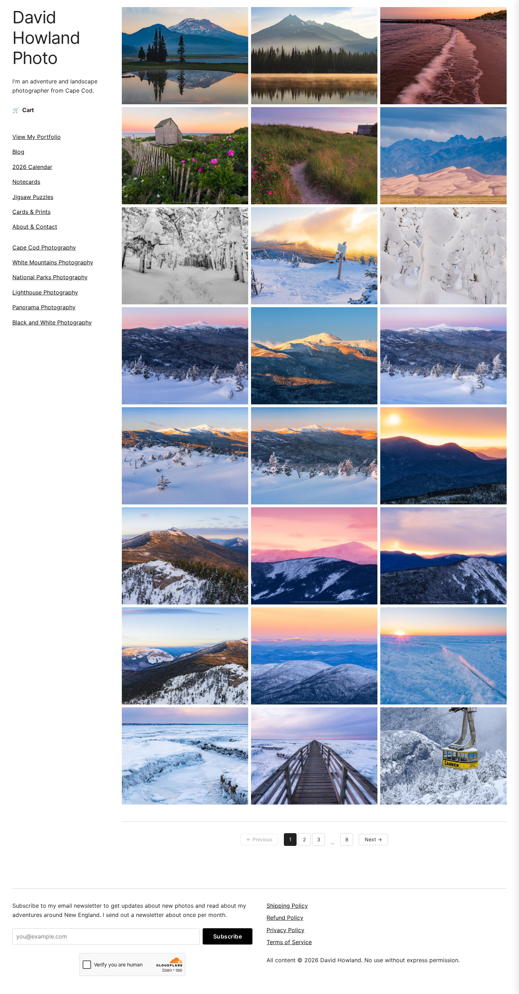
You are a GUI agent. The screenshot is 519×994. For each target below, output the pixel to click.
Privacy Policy (285, 930)
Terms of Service (289, 942)
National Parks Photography (50, 277)
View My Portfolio (36, 136)
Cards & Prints (31, 211)
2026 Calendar (32, 166)
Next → (373, 839)
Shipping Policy (287, 905)
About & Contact (34, 226)
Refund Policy (285, 917)
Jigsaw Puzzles (32, 196)
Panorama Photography (44, 307)
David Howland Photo (46, 37)
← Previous (259, 839)
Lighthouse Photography (45, 292)
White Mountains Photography (52, 262)
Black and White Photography (52, 322)
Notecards (26, 181)
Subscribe (227, 936)
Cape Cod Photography (44, 247)
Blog (18, 151)
